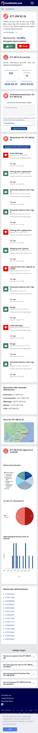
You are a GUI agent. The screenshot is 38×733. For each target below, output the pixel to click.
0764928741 (9, 625)
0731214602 (9, 632)
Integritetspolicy (19, 120)
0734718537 (9, 604)
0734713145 (9, 618)
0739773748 (9, 629)
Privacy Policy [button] (11, 724)
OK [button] (10, 729)
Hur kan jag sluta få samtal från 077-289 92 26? (16, 674)
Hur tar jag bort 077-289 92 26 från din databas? (17, 683)
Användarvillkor (7, 701)
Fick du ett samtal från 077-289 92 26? (17, 657)
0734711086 (9, 597)
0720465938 (9, 601)
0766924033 (9, 608)
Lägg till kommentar (19, 129)
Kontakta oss (6, 695)
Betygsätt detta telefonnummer (17, 147)
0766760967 (9, 639)
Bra (11, 46)
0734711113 (9, 622)
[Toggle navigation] (32, 3)
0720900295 (9, 615)
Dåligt (25, 46)
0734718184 (9, 594)
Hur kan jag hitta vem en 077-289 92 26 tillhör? (17, 666)
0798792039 (9, 636)
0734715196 (9, 611)
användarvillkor (7, 120)
